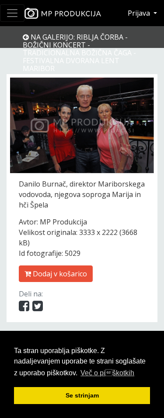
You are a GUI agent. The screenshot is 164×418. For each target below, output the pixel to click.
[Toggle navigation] (12, 13)
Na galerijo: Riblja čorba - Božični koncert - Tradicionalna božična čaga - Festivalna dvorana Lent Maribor (79, 52)
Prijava (140, 13)
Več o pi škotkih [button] (107, 373)
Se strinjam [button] (82, 395)
